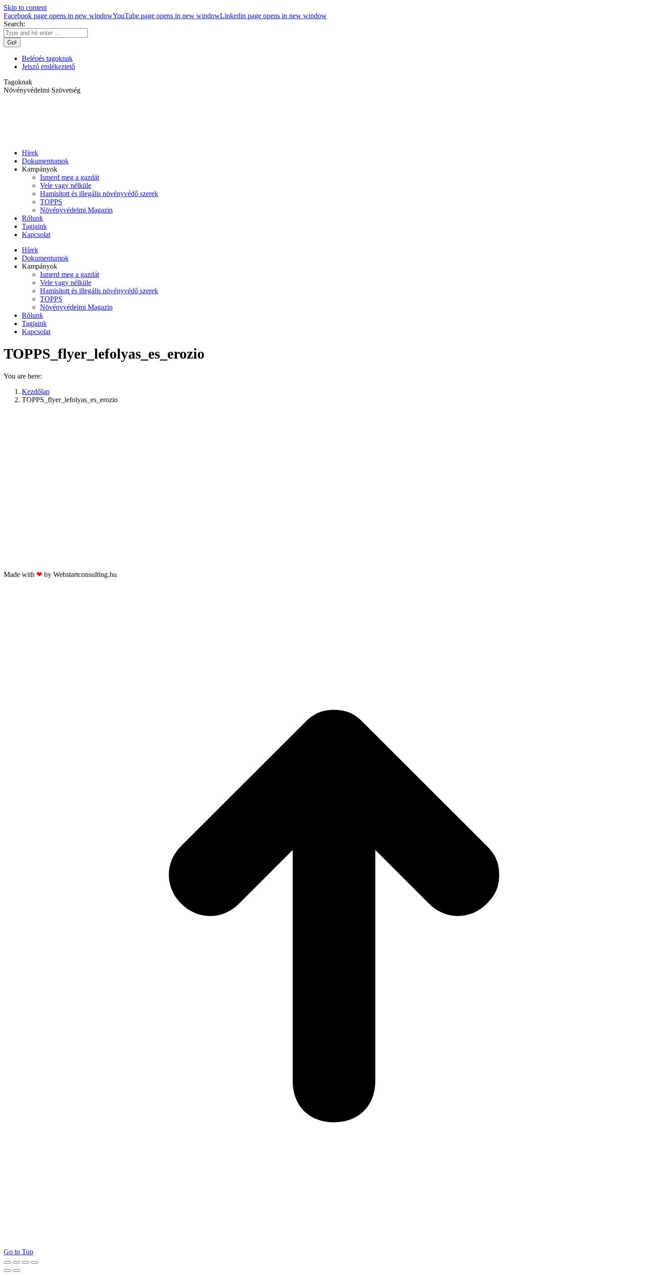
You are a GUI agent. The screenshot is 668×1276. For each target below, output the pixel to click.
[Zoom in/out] (34, 1262)
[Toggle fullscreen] (25, 1262)
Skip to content (25, 7)
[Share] (16, 1262)
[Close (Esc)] (7, 1262)
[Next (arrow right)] (16, 1270)
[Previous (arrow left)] (7, 1270)
